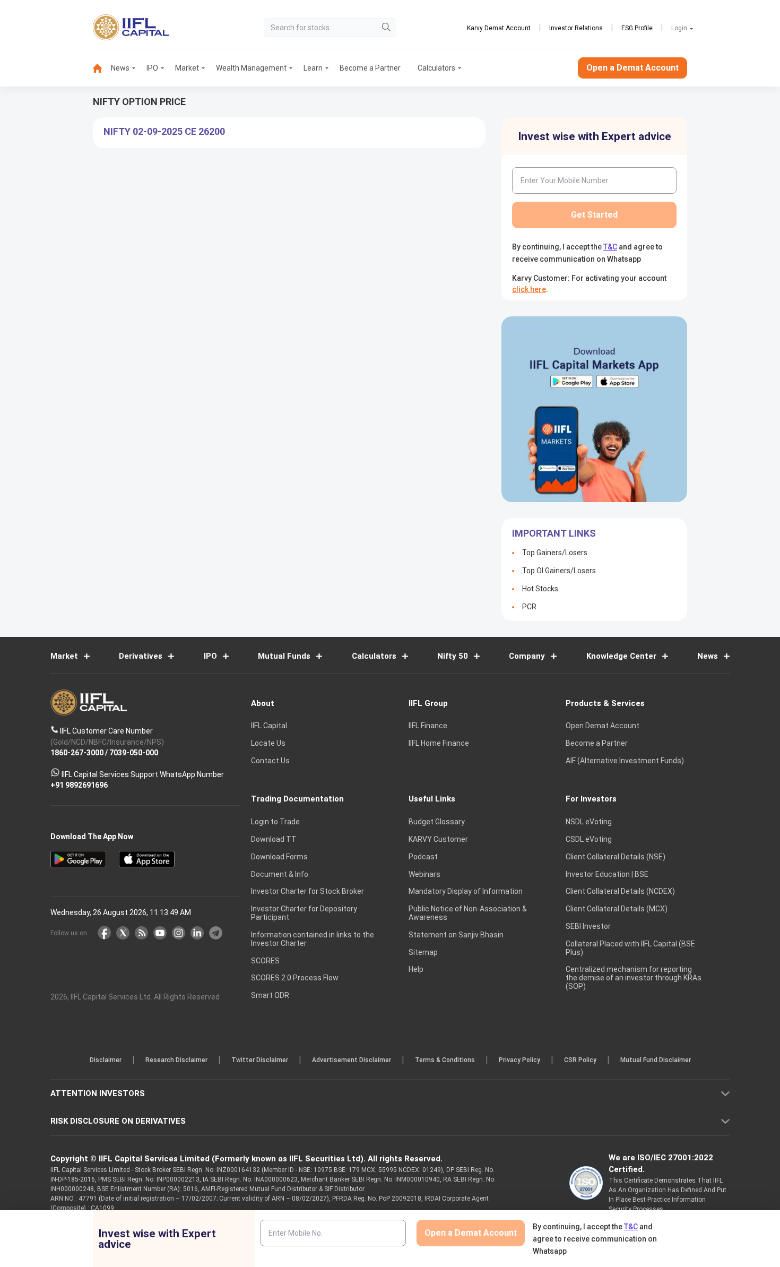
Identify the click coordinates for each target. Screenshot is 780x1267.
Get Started (594, 215)
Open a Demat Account (632, 68)
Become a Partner (370, 68)
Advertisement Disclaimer (351, 1060)
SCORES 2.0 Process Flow (295, 978)
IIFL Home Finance (439, 743)
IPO (152, 68)
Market (187, 68)
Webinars (424, 874)
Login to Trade (275, 822)
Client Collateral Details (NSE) (615, 856)
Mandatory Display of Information (466, 891)
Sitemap (423, 952)
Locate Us (268, 743)
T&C (610, 247)
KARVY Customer (438, 839)
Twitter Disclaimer (259, 1060)
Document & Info (279, 874)
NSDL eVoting (589, 822)
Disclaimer (106, 1060)
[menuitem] (102, 68)
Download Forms (279, 856)
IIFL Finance (428, 726)
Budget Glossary (437, 822)
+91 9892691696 (79, 785)
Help (416, 970)
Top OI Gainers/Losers (559, 570)
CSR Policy (580, 1060)
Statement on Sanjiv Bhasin (456, 934)
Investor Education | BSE (607, 874)
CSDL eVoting (589, 839)
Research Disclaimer (176, 1060)
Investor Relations (576, 28)
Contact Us (270, 760)
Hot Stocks (540, 588)
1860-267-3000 (76, 753)
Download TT (274, 839)
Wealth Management (251, 68)
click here (529, 289)
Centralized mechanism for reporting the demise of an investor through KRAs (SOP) (633, 978)
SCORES (265, 960)
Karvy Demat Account (499, 28)
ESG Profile (637, 28)
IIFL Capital (269, 726)
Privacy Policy (519, 1060)
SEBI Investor (588, 926)
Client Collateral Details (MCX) (617, 909)
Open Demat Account (602, 726)
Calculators (436, 68)
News (120, 68)
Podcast (423, 856)
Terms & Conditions (445, 1060)
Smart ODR (270, 996)
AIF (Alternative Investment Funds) (625, 760)
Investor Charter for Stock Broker (307, 891)
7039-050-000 (133, 753)
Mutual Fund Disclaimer (655, 1060)
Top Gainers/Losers (554, 552)
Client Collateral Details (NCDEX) (620, 891)
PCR (529, 606)
